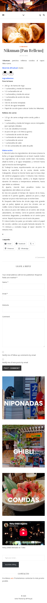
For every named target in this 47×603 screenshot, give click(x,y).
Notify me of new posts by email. (15, 362)
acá (12, 578)
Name (5, 282)
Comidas (24, 47)
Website (5, 305)
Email (5, 293)
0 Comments (40, 257)
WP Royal (29, 599)
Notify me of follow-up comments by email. (19, 355)
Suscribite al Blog (10, 565)
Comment (6, 316)
